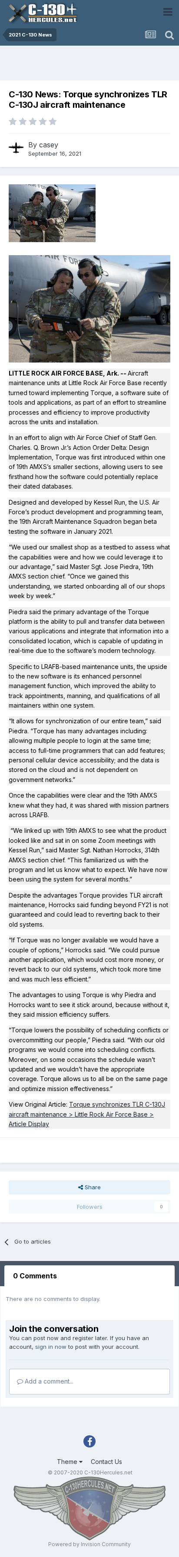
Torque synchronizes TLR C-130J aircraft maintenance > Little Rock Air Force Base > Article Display (87, 1114)
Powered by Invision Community (89, 1544)
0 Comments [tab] (35, 1275)
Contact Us (106, 1461)
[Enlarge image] (89, 308)
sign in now (50, 1346)
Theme (68, 1461)
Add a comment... (48, 1381)
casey (48, 144)
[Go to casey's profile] (16, 147)
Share (92, 1187)
